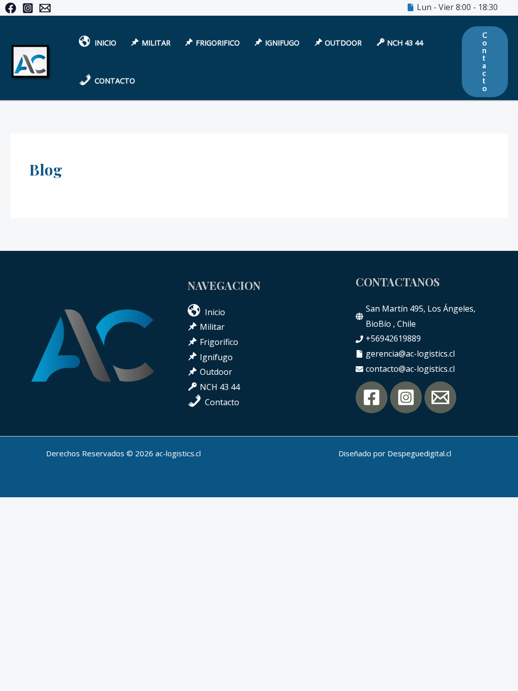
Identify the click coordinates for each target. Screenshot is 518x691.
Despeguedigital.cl (419, 453)
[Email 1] (45, 8)
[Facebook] (10, 8)
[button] (485, 61)
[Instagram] (27, 8)
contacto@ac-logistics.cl (410, 368)
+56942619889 (393, 338)
